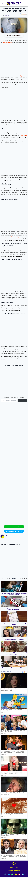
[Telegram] (23, 874)
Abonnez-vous (23, 400)
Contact (17, 867)
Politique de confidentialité (14, 870)
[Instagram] (16, 874)
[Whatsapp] (12, 874)
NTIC (8, 15)
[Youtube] (19, 874)
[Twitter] (9, 874)
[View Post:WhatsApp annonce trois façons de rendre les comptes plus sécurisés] (14, 616)
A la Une (6, 15)
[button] (2, 3)
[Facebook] (5, 874)
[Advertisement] (14, 60)
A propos (11, 867)
